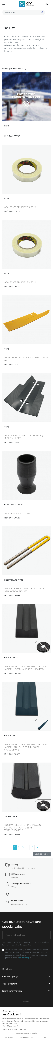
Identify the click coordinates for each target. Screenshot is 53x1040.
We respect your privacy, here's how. (14, 1029)
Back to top (42, 854)
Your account (9, 983)
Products (7, 969)
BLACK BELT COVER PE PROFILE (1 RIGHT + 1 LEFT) (24, 437)
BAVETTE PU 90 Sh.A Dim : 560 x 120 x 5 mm (26, 359)
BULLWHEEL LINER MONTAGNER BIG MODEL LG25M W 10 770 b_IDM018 (25, 668)
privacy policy (24, 958)
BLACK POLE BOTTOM (17, 513)
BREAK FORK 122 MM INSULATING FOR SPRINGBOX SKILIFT (26, 590)
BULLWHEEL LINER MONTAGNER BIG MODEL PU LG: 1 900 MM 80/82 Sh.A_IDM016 (25, 747)
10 (32, 847)
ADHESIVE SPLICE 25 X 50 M (20, 207)
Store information (12, 991)
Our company (10, 976)
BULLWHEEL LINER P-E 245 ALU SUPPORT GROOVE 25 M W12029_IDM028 (22, 828)
